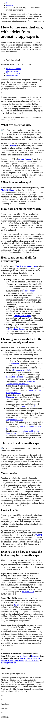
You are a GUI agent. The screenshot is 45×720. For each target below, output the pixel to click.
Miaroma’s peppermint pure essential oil (20, 382)
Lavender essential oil (21, 370)
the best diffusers (28, 291)
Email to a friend (12, 75)
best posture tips (32, 660)
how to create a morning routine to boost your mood (20, 659)
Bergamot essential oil (14, 420)
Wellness (9, 5)
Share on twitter (12, 71)
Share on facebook (13, 69)
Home (8, 3)
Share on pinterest (13, 73)
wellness (23, 656)
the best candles (28, 591)
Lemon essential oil (27, 406)
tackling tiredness (8, 663)
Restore (17, 605)
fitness (33, 656)
